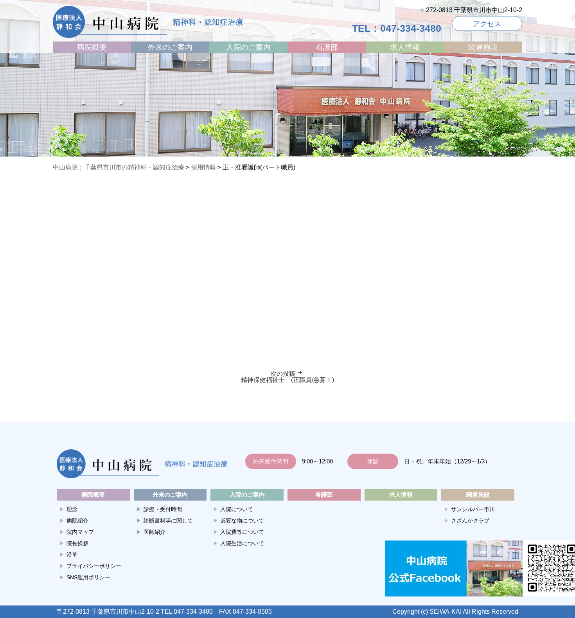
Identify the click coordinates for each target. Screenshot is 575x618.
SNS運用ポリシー (88, 577)
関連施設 (483, 47)
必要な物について (242, 520)
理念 (71, 509)
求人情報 (405, 47)
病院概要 (92, 47)
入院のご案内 (248, 47)
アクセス (487, 24)
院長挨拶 (77, 543)
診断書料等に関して (168, 520)
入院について (236, 509)
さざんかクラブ (470, 520)
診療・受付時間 (163, 509)
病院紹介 (77, 520)
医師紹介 (154, 532)
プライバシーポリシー (93, 566)
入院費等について (242, 532)
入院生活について (242, 543)
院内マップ (80, 532)
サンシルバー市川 (473, 509)
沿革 (71, 554)
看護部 (327, 47)
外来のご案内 (170, 47)
